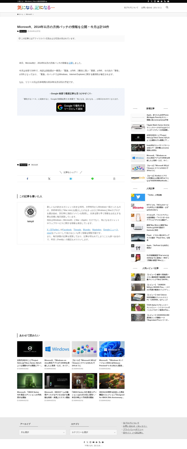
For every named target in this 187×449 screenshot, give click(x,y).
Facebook (66, 230)
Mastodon (96, 230)
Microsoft (23, 31)
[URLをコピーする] (114, 179)
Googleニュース (110, 230)
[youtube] (158, 1)
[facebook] (148, 1)
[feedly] (161, 1)
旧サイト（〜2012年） (133, 433)
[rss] (165, 1)
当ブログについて (131, 423)
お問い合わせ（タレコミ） (135, 426)
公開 (71, 63)
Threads (77, 230)
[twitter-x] (151, 1)
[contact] (168, 1)
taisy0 (30, 221)
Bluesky (86, 230)
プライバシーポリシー (133, 429)
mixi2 (49, 233)
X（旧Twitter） (53, 230)
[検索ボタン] (167, 7)
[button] (27, 179)
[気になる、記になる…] (36, 7)
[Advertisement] (71, 51)
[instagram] (155, 1)
